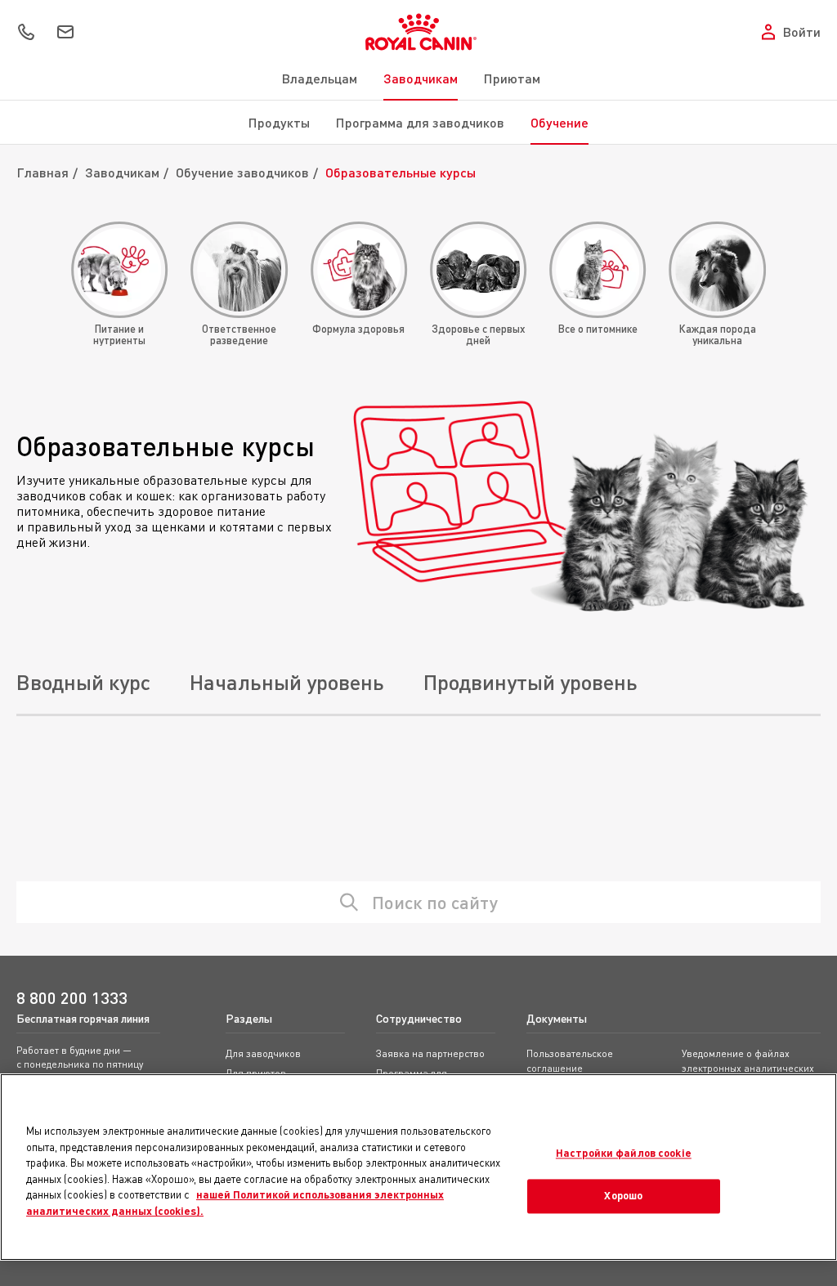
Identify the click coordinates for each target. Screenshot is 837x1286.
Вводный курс (83, 681)
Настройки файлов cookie (624, 1152)
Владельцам (319, 78)
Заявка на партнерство (430, 1053)
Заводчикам (420, 78)
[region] (418, 1167)
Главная (42, 172)
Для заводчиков (263, 1053)
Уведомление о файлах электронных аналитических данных (748, 1068)
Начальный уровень (287, 681)
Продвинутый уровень (530, 681)
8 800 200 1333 (72, 997)
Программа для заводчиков (420, 122)
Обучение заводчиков (242, 172)
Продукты (279, 122)
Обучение (559, 122)
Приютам (512, 78)
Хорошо (623, 1196)
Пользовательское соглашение (569, 1060)
